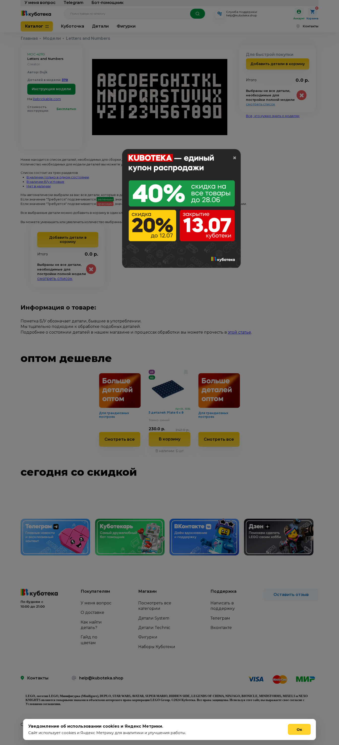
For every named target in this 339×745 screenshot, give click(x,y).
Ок (299, 729)
